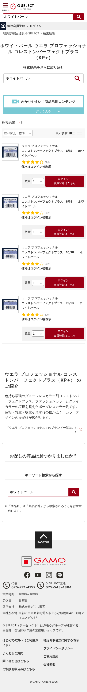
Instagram (49, 575)
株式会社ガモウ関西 (32, 606)
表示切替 (62, 133)
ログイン (36, 26)
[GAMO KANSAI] (43, 564)
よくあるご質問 (13, 653)
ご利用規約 (51, 656)
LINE (59, 575)
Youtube (38, 575)
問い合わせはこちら (16, 661)
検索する (78, 16)
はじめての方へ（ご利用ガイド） (20, 642)
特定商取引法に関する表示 (61, 640)
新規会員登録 (16, 26)
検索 (74, 492)
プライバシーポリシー (58, 648)
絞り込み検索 (77, 78)
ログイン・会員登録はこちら (65, 181)
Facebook (27, 575)
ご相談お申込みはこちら (19, 669)
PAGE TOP (43, 542)
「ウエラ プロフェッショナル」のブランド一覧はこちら (42, 430)
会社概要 (49, 664)
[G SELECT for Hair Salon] (22, 8)
